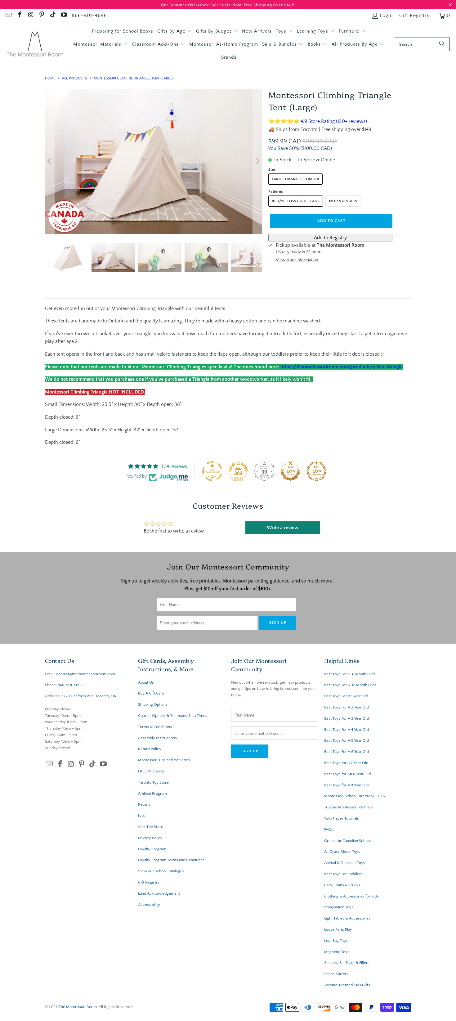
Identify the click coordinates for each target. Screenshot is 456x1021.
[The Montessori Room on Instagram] (30, 15)
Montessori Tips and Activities (164, 760)
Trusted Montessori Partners (348, 807)
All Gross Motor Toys (342, 851)
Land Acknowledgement (159, 893)
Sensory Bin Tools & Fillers (346, 962)
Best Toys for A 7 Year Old (346, 763)
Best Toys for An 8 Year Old (347, 774)
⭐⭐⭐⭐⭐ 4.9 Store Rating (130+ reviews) (317, 121)
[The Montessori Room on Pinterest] (41, 15)
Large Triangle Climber (295, 179)
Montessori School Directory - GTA (354, 796)
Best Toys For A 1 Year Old (346, 696)
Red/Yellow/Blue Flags (296, 201)
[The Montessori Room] (35, 44)
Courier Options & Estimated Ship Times (172, 715)
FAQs (328, 829)
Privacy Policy (150, 838)
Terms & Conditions (155, 727)
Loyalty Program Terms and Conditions (171, 860)
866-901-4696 (89, 15)
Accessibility (149, 904)
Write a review (282, 527)
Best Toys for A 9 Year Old (346, 785)
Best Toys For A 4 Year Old (346, 729)
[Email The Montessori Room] (8, 15)
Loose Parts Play (338, 929)
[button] (174, 31)
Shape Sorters (336, 974)
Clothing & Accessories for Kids (351, 896)
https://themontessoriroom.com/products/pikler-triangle (341, 367)
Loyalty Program (152, 849)
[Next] (257, 161)
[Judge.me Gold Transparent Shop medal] (212, 471)
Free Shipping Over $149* (269, 4)
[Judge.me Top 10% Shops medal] (290, 471)
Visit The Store (150, 827)
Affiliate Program (152, 793)
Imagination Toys (338, 907)
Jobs (141, 815)
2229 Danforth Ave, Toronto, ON (89, 696)
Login (386, 15)
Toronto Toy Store (153, 782)
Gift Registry (414, 15)
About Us (146, 682)
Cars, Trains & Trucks (342, 885)
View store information (297, 260)
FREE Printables (151, 771)
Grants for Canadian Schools (348, 841)
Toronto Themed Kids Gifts (347, 985)
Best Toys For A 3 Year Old (346, 718)
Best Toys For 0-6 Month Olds (349, 674)
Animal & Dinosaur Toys (344, 863)
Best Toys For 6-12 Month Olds (350, 685)
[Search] (442, 44)
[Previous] (50, 161)
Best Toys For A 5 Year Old (346, 740)
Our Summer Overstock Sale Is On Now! (202, 4)
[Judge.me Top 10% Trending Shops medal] (316, 471)
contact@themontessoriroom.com (85, 674)
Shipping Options (153, 704)
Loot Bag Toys (336, 940)
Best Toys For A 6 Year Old (346, 751)
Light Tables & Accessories (347, 918)
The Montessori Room (78, 1007)
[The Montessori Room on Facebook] (19, 15)
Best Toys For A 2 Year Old (346, 707)
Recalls (144, 804)
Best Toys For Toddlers (343, 874)
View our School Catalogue (161, 871)
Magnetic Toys (336, 952)
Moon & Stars (343, 201)
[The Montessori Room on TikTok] (52, 15)
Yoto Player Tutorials (341, 818)
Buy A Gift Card (151, 693)
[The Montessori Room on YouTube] (63, 15)
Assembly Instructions (157, 738)
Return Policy (149, 749)
